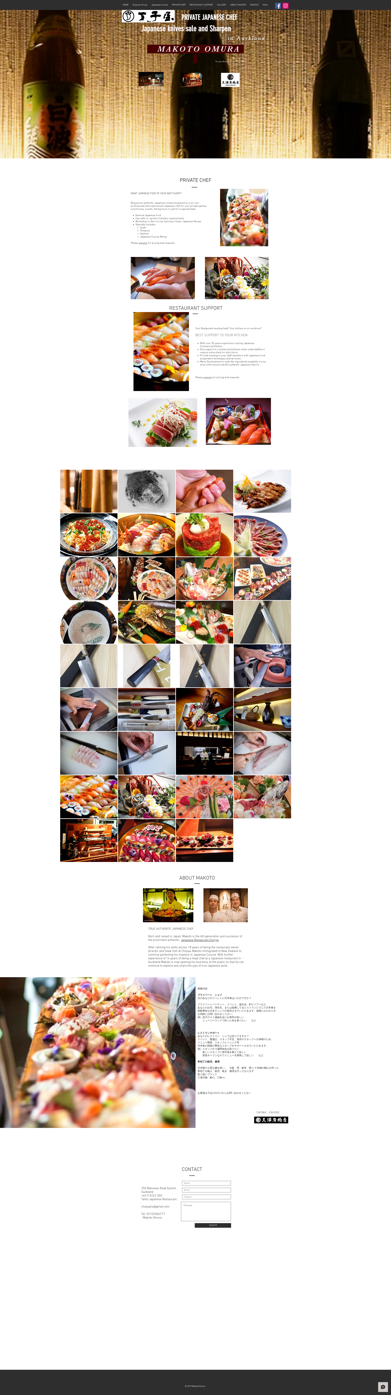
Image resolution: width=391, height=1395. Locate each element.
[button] (159, 5)
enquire (143, 243)
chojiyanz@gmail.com (155, 1207)
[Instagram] (286, 6)
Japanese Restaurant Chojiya (200, 940)
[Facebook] (278, 6)
